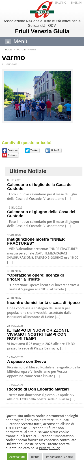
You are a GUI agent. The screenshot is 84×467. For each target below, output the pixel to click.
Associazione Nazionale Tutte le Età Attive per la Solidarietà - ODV (42, 27)
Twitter (34, 150)
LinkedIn (55, 150)
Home (8, 49)
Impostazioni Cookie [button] (59, 457)
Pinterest (12, 155)
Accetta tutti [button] (17, 457)
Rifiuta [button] (35, 457)
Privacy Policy (49, 448)
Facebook (13, 150)
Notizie (21, 49)
